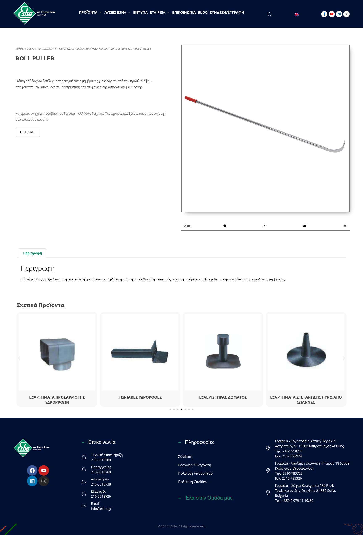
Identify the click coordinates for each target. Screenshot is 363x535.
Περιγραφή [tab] (32, 253)
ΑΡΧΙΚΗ (20, 49)
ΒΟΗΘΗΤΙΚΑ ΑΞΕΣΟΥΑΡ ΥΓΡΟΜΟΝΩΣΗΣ (50, 49)
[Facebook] (32, 470)
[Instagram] (346, 14)
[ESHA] (34, 13)
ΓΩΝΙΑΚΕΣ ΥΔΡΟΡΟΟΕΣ (140, 397)
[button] (224, 225)
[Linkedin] (339, 14)
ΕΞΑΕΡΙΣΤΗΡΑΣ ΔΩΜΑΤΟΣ (223, 397)
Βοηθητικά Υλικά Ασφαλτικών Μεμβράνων (104, 49)
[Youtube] (332, 14)
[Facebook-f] (324, 14)
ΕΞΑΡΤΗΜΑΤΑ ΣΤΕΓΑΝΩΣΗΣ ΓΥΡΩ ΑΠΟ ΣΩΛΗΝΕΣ (306, 399)
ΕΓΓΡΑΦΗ (27, 132)
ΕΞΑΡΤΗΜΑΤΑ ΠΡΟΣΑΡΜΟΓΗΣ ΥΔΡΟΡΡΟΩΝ (57, 399)
